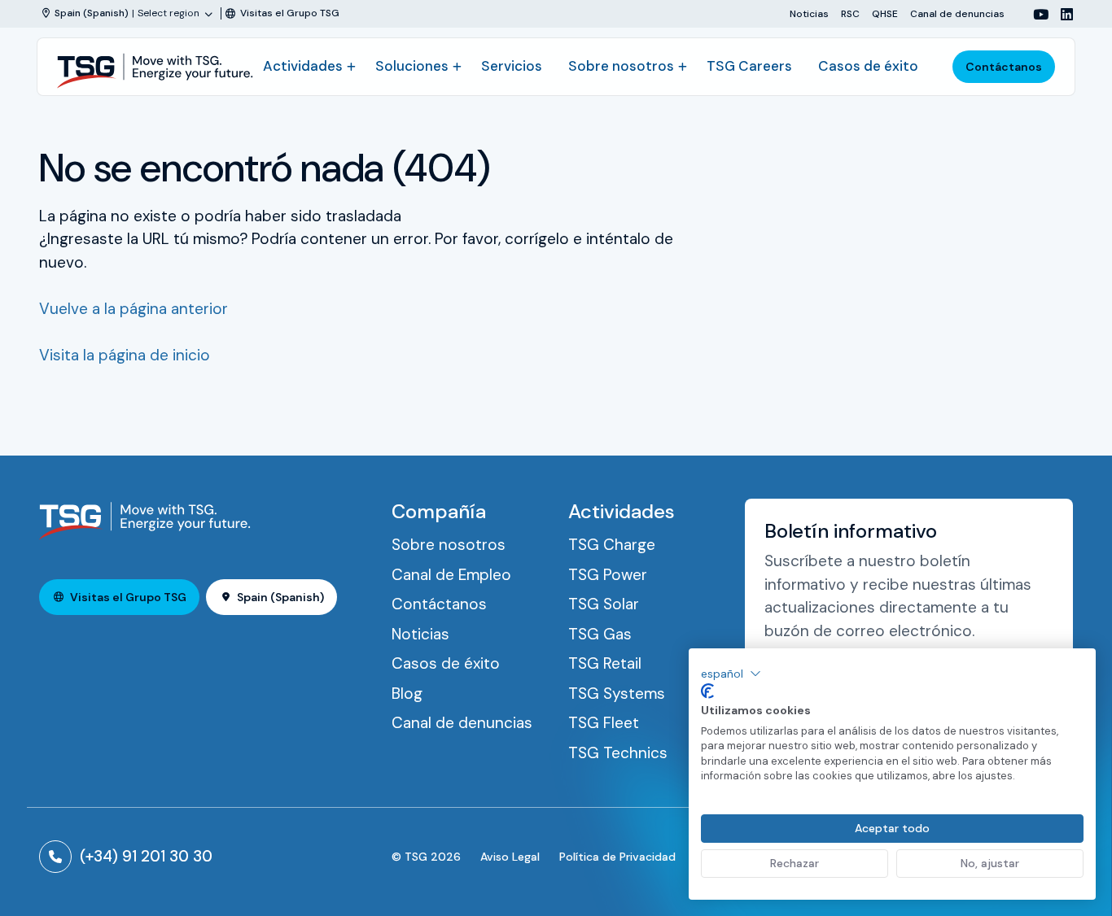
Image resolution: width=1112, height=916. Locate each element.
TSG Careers (749, 66)
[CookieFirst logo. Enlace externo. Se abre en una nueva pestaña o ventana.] (707, 691)
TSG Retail (604, 663)
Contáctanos (1003, 66)
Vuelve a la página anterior (133, 309)
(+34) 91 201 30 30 (146, 856)
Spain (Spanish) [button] (280, 597)
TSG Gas (600, 634)
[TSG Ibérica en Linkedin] (1061, 14)
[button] (731, 673)
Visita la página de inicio (124, 355)
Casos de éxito (868, 66)
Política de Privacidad (617, 856)
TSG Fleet (603, 723)
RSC (850, 13)
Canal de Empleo (451, 575)
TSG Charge (611, 544)
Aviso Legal (510, 856)
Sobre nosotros (621, 66)
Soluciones (412, 66)
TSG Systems (616, 693)
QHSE (885, 13)
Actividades (303, 66)
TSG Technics (618, 753)
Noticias (809, 13)
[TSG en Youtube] (1035, 14)
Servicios (511, 66)
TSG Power (607, 575)
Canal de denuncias (957, 13)
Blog (407, 693)
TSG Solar (603, 604)
